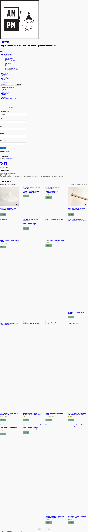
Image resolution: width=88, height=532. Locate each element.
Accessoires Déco (6, 78)
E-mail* (2, 133)
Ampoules (4, 74)
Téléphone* (3, 140)
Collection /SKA (8, 57)
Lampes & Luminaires (7, 54)
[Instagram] (1, 164)
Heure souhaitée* (4, 111)
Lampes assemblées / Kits (11, 68)
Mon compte (5, 90)
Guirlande (7, 67)
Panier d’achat (5, 92)
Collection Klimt (8, 55)
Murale (6, 64)
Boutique (4, 94)
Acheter (3, 214)
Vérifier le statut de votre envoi (9, 98)
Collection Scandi (9, 58)
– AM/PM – (5, 42)
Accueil (4, 89)
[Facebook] (5, 164)
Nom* (1, 126)
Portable (7, 65)
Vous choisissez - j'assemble (11, 69)
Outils (3, 80)
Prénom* (2, 119)
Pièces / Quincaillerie (6, 77)
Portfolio (4, 97)
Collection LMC (8, 59)
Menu (1, 48)
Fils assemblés (5, 72)
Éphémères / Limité (6, 75)
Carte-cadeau (5, 82)
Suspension (8, 63)
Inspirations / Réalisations (8, 87)
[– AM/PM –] (19, 38)
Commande (5, 93)
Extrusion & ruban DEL (10, 60)
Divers (3, 79)
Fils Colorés (5, 73)
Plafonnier (7, 62)
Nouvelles (4, 95)
